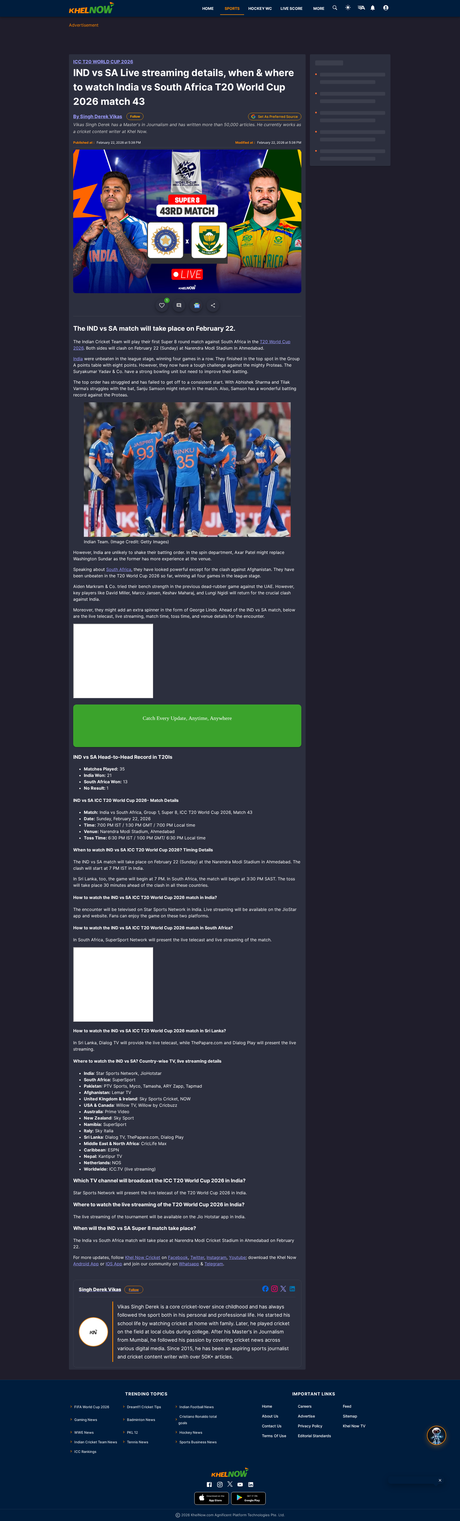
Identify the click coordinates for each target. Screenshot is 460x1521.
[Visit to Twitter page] (283, 1289)
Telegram (213, 1263)
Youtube (237, 1257)
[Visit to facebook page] (265, 1290)
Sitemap (350, 1416)
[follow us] (196, 305)
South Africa (118, 569)
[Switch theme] (348, 8)
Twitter (197, 1257)
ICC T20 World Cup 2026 (103, 61)
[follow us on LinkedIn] (251, 1484)
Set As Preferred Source (278, 116)
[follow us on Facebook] (209, 1484)
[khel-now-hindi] (361, 8)
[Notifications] (373, 8)
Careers (305, 1406)
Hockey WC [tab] (260, 8)
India (78, 358)
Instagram (217, 1257)
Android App (86, 1263)
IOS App (114, 1263)
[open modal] (436, 1435)
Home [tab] (208, 8)
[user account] (386, 8)
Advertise (306, 1416)
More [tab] (319, 8)
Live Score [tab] (292, 8)
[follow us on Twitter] (230, 1484)
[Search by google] (335, 8)
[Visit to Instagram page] (274, 1290)
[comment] (178, 305)
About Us (270, 1416)
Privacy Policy (310, 1426)
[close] (440, 1480)
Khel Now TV (354, 1426)
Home (267, 1406)
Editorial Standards (314, 1435)
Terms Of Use (274, 1435)
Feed (347, 1406)
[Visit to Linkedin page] (292, 1289)
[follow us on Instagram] (220, 1484)
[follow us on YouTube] (240, 1484)
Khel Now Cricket (142, 1257)
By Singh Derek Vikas (97, 116)
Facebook (178, 1257)
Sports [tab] (232, 8)
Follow (135, 116)
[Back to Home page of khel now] (91, 8)
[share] (213, 305)
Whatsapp (189, 1263)
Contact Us (272, 1426)
